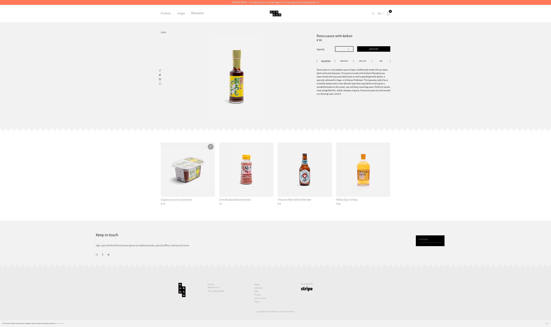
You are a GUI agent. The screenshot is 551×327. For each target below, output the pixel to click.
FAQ (256, 291)
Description (325, 61)
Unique (181, 13)
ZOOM (163, 33)
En (213, 284)
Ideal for (362, 61)
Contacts (258, 288)
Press (256, 302)
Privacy (257, 295)
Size (381, 61)
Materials (344, 61)
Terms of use (260, 298)
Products (166, 13)
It (208, 284)
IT (379, 17)
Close (547, 323)
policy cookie (60, 323)
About (257, 284)
